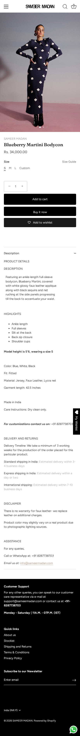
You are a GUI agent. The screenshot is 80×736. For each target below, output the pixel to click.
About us (10, 635)
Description (11, 253)
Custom (24, 168)
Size (40, 161)
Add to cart (40, 199)
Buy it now (40, 212)
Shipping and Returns (17, 646)
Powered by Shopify (45, 720)
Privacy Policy (13, 658)
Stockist (9, 641)
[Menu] (6, 6)
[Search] (65, 7)
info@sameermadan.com (36, 563)
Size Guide (69, 161)
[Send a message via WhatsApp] (73, 729)
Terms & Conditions (16, 652)
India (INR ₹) (10, 710)
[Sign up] (74, 680)
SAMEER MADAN (15, 138)
